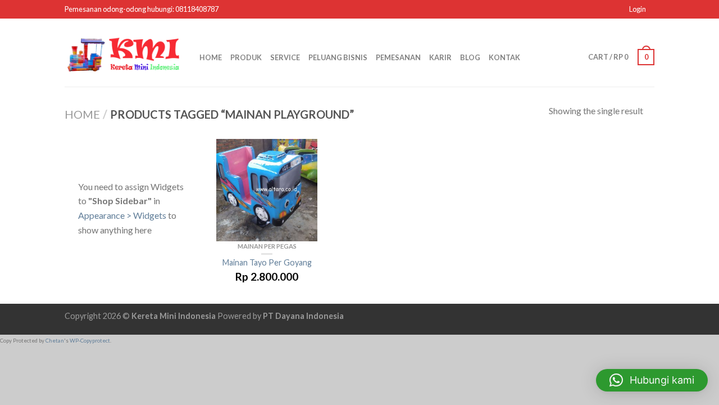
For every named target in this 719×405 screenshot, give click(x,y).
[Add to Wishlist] (303, 158)
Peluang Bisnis (337, 57)
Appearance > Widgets (122, 215)
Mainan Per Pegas (267, 246)
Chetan (54, 341)
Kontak (504, 57)
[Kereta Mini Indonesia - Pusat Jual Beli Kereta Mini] (124, 52)
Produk (246, 57)
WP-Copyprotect (90, 341)
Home (210, 57)
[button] (652, 380)
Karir (440, 57)
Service (285, 57)
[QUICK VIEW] (266, 190)
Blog (470, 57)
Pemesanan (398, 57)
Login (637, 9)
